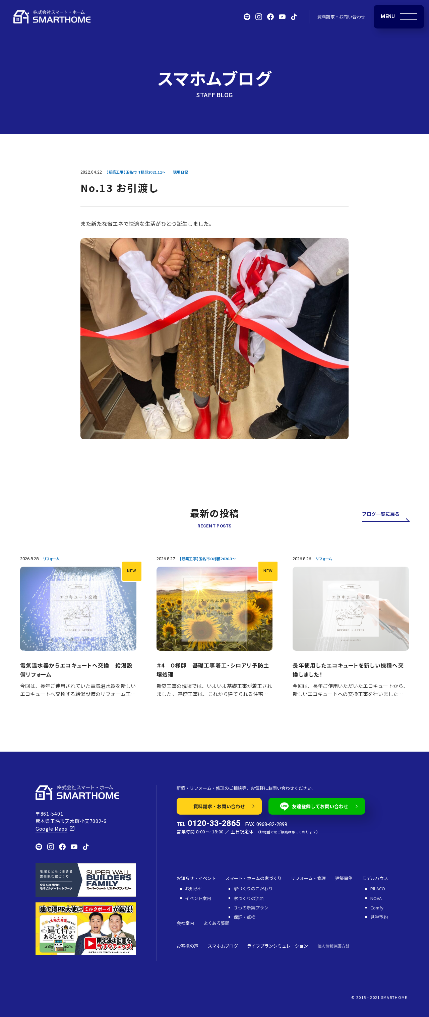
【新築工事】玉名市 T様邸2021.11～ (136, 172)
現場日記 (180, 172)
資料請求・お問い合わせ (341, 16)
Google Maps (51, 828)
